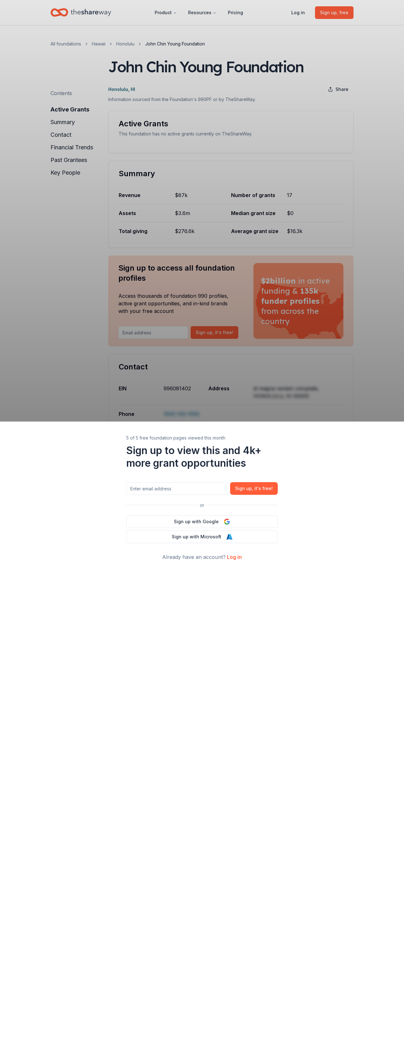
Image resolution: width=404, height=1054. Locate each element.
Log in (234, 557)
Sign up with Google (196, 521)
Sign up (254, 488)
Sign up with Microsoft (196, 536)
